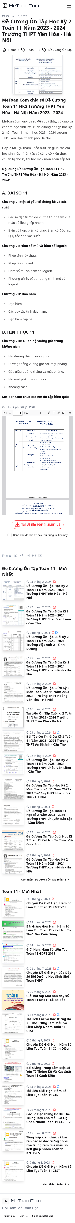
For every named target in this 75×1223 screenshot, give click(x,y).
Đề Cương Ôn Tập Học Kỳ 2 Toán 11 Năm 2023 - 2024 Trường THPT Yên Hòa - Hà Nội (47, 592)
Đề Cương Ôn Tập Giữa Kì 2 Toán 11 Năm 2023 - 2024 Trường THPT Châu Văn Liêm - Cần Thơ (48, 617)
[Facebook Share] (21, 555)
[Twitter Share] (15, 555)
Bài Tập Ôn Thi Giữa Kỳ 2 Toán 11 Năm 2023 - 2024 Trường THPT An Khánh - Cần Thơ (49, 740)
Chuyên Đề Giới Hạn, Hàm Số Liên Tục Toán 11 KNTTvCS (48, 905)
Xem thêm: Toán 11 (54, 1184)
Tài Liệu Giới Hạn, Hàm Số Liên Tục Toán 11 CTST (46, 1093)
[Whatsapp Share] (34, 555)
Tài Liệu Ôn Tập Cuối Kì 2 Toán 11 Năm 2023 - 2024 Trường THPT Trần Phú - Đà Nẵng (49, 717)
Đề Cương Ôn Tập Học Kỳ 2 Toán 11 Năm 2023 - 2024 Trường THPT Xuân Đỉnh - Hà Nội (48, 865)
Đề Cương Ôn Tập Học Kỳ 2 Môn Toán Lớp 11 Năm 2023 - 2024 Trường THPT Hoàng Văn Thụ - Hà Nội (49, 791)
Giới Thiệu (9, 1215)
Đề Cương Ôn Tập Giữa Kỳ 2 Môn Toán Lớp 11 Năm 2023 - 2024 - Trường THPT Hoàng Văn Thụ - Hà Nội (48, 694)
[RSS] (5, 1201)
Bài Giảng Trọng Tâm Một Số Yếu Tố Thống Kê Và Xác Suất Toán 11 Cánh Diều (48, 1072)
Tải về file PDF (38, 524)
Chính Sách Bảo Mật (42, 1215)
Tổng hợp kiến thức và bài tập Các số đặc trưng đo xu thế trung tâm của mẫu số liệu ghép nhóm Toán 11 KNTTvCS (47, 1145)
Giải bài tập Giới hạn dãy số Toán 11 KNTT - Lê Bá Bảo (47, 998)
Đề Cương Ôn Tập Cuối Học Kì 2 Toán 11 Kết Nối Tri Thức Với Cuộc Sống (49, 840)
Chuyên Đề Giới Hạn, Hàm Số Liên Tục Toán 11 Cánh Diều (48, 1046)
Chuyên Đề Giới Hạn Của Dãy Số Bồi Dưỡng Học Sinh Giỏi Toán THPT (48, 977)
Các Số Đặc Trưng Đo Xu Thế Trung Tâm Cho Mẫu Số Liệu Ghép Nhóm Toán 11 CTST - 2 (48, 1118)
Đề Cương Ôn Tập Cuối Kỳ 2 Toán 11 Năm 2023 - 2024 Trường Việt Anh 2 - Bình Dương (47, 643)
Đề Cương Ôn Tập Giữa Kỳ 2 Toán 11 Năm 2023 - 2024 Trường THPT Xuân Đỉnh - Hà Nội (48, 668)
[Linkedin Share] (28, 555)
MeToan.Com (26, 1200)
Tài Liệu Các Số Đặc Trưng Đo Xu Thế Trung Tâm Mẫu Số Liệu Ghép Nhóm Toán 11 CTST (48, 1025)
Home (12, 50)
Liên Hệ (24, 1215)
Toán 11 (32, 50)
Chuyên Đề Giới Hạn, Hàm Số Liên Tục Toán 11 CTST (48, 1168)
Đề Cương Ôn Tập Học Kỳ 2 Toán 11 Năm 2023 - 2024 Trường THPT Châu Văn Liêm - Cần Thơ (48, 766)
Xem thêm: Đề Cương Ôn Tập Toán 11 (43, 879)
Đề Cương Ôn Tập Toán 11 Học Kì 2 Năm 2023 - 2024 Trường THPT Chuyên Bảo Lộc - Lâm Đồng (49, 817)
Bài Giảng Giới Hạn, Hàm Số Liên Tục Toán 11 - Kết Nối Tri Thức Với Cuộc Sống (48, 930)
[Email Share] (40, 555)
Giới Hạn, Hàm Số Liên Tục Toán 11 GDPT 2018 (46, 951)
